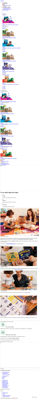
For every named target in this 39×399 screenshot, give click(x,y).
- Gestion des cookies (5, 396)
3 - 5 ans (3, 25)
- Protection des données (6, 395)
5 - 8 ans (3, 48)
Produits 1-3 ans (5, 380)
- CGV (3, 394)
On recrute (4, 376)
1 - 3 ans (3, 13)
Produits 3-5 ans (5, 381)
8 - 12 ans (4, 72)
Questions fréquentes (5, 372)
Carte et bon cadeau (5, 385)
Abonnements (4, 384)
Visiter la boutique (3, 164)
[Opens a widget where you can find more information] (34, 397)
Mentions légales (5, 392)
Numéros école (4, 386)
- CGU (3, 393)
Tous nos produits (5, 383)
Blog (3, 378)
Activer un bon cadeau (6, 374)
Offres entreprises (5, 387)
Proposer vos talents (5, 375)
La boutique (2, 162)
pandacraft (2, 0)
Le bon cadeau (2, 159)
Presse (3, 377)
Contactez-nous (4, 373)
